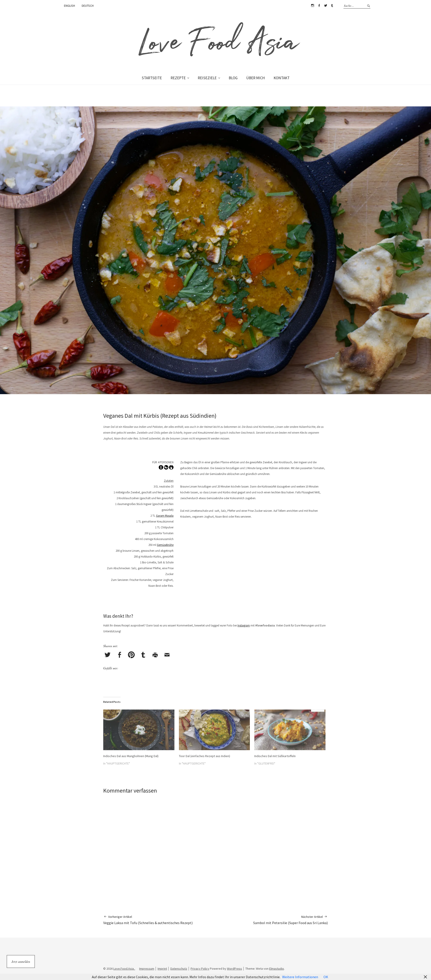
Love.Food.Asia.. (124, 969)
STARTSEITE (152, 77)
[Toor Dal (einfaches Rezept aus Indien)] (214, 730)
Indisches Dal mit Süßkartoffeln (275, 756)
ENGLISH (69, 6)
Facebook (319, 5)
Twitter (325, 5)
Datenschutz (178, 969)
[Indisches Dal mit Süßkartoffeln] (289, 730)
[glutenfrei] (161, 468)
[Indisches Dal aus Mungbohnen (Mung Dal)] (138, 730)
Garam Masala (165, 516)
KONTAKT (282, 77)
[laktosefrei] (171, 468)
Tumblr (332, 5)
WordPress (234, 969)
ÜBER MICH (255, 77)
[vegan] (166, 468)
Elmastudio (276, 969)
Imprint (162, 969)
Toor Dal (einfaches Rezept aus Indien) (204, 756)
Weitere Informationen (300, 977)
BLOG (233, 77)
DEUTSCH (88, 6)
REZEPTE (178, 77)
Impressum (146, 969)
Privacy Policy (200, 969)
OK (325, 977)
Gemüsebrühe (165, 545)
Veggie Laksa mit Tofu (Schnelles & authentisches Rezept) (148, 920)
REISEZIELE (207, 77)
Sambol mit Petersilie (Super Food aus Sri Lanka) (290, 920)
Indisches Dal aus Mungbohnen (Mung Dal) (130, 756)
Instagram (312, 5)
